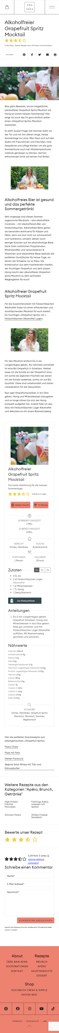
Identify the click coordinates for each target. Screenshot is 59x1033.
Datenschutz (32, 1021)
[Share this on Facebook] (32, 55)
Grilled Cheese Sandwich (39, 816)
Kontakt (17, 971)
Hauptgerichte (42, 971)
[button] (7, 40)
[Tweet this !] (39, 55)
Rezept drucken (22, 505)
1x (37, 569)
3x (48, 569)
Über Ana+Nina (17, 961)
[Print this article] (55, 55)
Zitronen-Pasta (13, 814)
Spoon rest (29, 994)
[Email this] (47, 55)
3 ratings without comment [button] (38, 859)
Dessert (41, 975)
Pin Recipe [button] (43, 505)
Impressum (17, 1021)
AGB (45, 1021)
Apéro (42, 966)
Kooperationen (17, 966)
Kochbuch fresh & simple (29, 990)
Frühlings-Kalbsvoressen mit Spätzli (40, 804)
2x (42, 569)
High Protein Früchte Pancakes (11, 804)
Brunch (41, 961)
